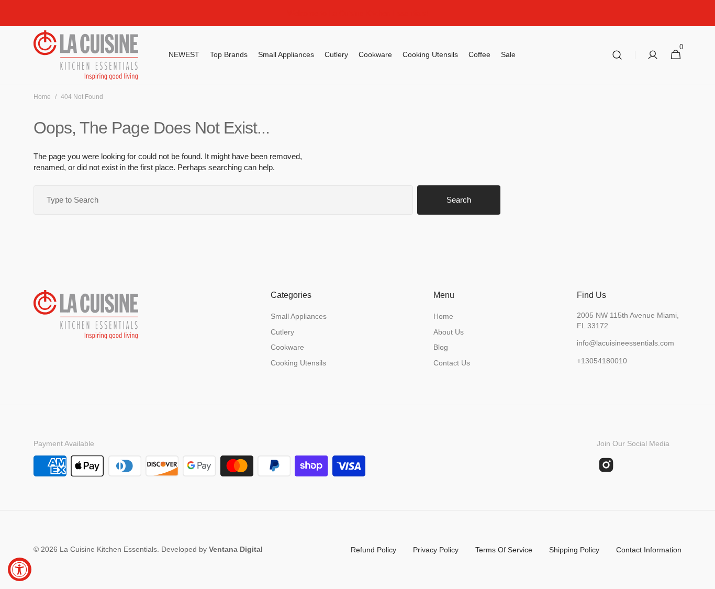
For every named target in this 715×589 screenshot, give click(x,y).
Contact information (649, 550)
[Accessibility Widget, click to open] (19, 569)
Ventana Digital (236, 549)
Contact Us (451, 363)
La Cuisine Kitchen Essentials (108, 549)
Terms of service (503, 550)
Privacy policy (436, 550)
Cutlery (282, 332)
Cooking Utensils (298, 363)
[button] (617, 55)
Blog (440, 347)
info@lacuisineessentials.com (625, 343)
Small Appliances (299, 316)
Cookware (287, 347)
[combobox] (223, 200)
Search (458, 199)
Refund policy (373, 550)
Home (42, 97)
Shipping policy (574, 550)
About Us (448, 332)
